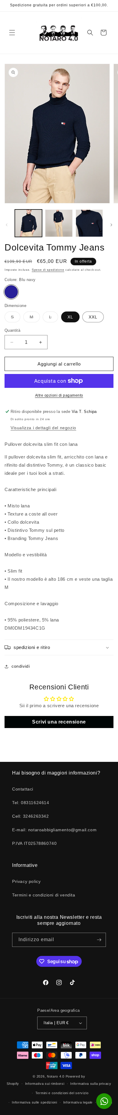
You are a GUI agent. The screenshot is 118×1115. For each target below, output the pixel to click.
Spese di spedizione (48, 269)
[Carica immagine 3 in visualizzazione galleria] (89, 223)
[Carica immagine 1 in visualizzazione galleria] (28, 223)
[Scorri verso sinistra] (6, 225)
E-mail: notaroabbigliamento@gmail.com (54, 829)
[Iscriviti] (99, 940)
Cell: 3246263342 (30, 816)
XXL (93, 317)
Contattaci (22, 789)
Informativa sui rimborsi (44, 1083)
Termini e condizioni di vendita (43, 895)
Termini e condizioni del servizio (62, 1093)
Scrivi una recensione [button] (59, 721)
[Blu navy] (11, 292)
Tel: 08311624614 (30, 802)
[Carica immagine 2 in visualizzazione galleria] (58, 223)
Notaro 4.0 (55, 1076)
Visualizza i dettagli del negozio (43, 427)
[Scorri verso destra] (111, 225)
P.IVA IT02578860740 (34, 843)
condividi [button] (20, 666)
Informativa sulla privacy (90, 1083)
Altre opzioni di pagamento (59, 395)
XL (70, 317)
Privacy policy (26, 881)
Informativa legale (78, 1102)
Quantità (12, 330)
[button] (12, 32)
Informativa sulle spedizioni (34, 1102)
